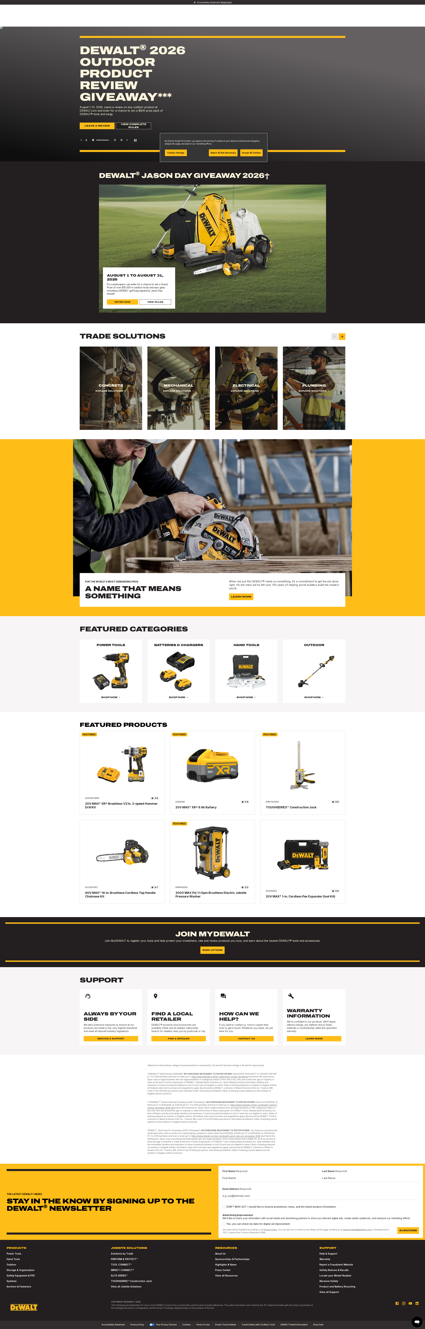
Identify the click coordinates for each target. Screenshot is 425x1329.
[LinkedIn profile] (417, 1303)
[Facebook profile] (397, 1303)
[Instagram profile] (403, 1303)
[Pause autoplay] (135, 140)
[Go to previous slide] (334, 336)
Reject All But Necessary (223, 152)
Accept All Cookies (251, 152)
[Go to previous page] (81, 140)
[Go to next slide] (342, 336)
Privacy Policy (270, 1229)
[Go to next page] (127, 140)
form (325, 1229)
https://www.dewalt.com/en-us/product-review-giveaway (219, 1076)
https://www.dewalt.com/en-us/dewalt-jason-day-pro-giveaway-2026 (225, 1136)
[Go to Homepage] (24, 1307)
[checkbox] (223, 1206)
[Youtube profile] (410, 1303)
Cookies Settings (175, 152)
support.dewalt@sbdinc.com (357, 1229)
